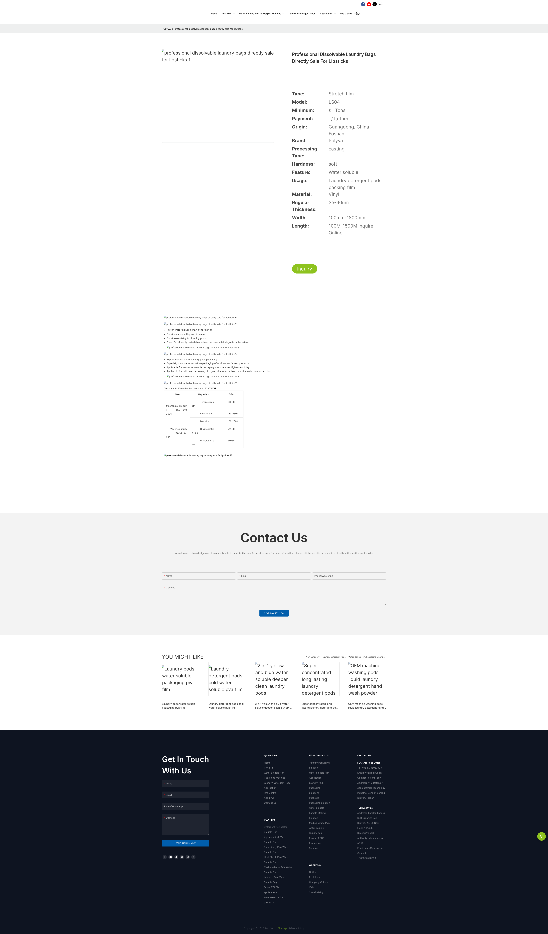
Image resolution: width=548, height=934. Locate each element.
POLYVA (166, 28)
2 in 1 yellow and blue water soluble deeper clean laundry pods (272, 706)
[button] (357, 13)
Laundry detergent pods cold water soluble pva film (226, 705)
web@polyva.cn (373, 772)
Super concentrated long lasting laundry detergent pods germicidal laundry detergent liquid (320, 706)
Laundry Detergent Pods (334, 657)
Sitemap (282, 928)
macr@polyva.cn (373, 848)
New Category (313, 657)
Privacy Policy (296, 928)
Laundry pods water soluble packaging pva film (178, 705)
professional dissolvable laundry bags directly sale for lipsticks (209, 28)
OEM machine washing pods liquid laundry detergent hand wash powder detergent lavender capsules (366, 706)
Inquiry (304, 269)
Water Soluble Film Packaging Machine (366, 657)
